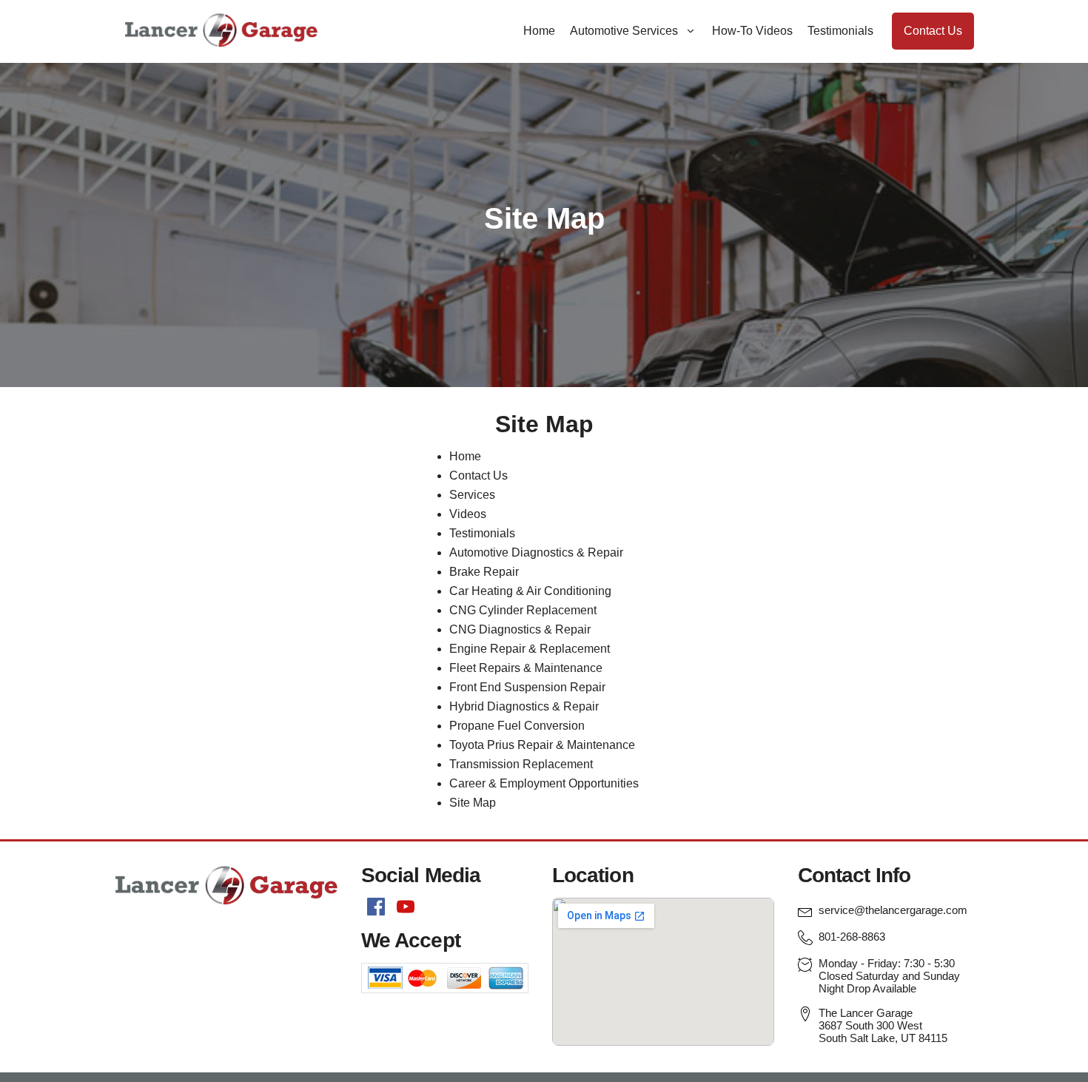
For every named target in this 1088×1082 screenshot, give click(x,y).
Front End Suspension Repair (527, 687)
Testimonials (840, 30)
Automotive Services (624, 30)
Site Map (472, 802)
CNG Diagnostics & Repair (520, 629)
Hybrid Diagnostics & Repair (524, 706)
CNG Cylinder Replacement (523, 610)
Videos (467, 514)
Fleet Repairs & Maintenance (525, 668)
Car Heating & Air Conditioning (530, 591)
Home (539, 30)
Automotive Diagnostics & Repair (536, 552)
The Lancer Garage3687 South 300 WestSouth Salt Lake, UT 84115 (883, 1025)
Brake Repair (484, 571)
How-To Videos (752, 30)
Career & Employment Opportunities (544, 783)
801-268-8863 (852, 936)
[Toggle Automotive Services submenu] (690, 31)
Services (472, 494)
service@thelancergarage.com (893, 910)
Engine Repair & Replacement (529, 648)
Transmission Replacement (521, 764)
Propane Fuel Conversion (517, 725)
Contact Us (933, 30)
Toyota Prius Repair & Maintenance (542, 745)
